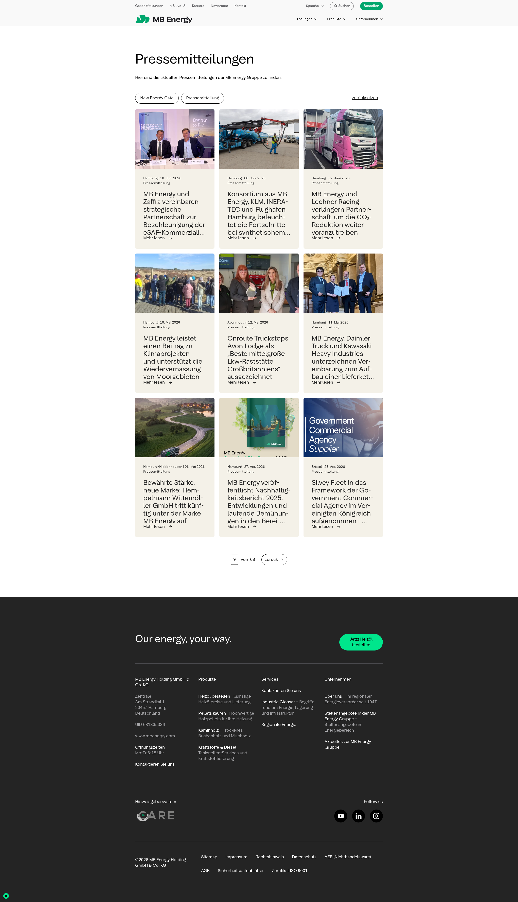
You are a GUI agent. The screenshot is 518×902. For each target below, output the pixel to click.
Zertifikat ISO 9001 (290, 871)
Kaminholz (209, 730)
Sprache (312, 6)
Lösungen (304, 19)
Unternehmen (367, 19)
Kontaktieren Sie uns (281, 691)
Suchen (344, 6)
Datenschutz (304, 857)
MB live (175, 6)
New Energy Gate (157, 98)
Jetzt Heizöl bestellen (361, 642)
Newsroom (219, 6)
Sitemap (209, 857)
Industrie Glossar (278, 702)
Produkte (334, 19)
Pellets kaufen (212, 713)
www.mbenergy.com (155, 736)
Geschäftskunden (149, 6)
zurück (271, 560)
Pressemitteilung (202, 98)
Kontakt (240, 6)
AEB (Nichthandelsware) (348, 857)
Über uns (333, 696)
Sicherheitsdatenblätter (241, 871)
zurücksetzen (365, 98)
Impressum (236, 857)
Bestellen (371, 6)
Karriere (198, 6)
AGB (205, 871)
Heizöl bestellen (214, 696)
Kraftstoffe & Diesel (217, 747)
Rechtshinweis (270, 857)
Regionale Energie (278, 725)
